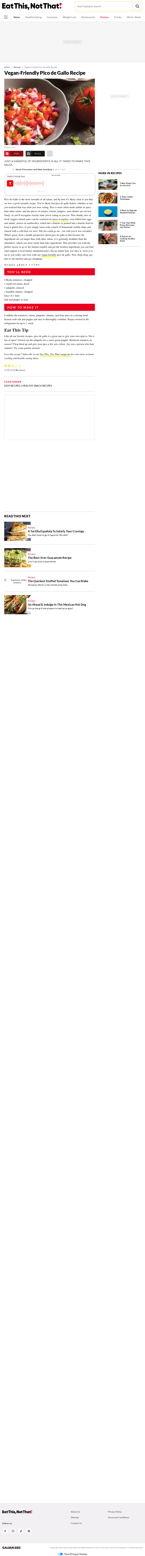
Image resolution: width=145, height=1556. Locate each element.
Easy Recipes (12, 385)
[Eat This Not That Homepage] (32, 6)
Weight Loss (69, 17)
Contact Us (76, 1523)
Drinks (118, 17)
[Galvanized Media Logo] (11, 1548)
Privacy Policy (114, 1511)
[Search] (137, 6)
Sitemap (75, 1517)
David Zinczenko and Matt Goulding (34, 169)
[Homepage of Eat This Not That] (17, 1512)
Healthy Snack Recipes (37, 385)
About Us (75, 1511)
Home (7, 67)
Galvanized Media (70, 1548)
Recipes (104, 17)
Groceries (52, 17)
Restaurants (88, 17)
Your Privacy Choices (75, 1554)
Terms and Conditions (118, 1517)
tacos (55, 219)
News (17, 17)
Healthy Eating (33, 17)
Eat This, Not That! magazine (55, 354)
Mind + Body (134, 17)
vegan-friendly (48, 254)
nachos (64, 219)
